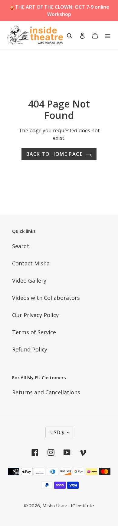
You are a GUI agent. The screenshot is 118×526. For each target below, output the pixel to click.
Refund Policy (29, 349)
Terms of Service (34, 332)
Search (21, 246)
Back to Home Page (54, 154)
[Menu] (107, 35)
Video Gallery (29, 280)
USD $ (57, 432)
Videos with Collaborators (46, 297)
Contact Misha (31, 263)
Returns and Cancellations (46, 392)
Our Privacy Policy (35, 315)
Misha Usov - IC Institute (68, 505)
